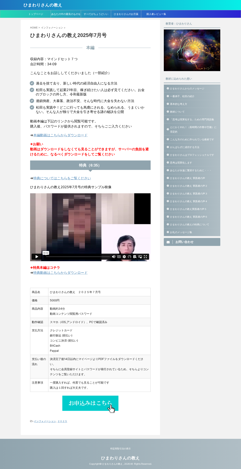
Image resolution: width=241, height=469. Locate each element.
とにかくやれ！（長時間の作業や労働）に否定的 (193, 129)
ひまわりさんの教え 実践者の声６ (188, 216)
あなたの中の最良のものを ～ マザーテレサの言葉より (66, 15)
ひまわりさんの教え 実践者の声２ (188, 185)
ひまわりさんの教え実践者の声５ (188, 208)
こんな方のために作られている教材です (192, 139)
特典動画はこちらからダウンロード (60, 273)
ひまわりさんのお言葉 (126, 13)
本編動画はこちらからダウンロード (60, 135)
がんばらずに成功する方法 (184, 147)
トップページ (35, 13)
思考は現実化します (181, 162)
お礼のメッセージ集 (181, 232)
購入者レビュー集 (156, 13)
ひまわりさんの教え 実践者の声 (187, 178)
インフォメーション (45, 421)
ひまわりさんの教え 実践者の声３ (188, 193)
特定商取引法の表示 (120, 448)
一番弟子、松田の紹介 (182, 96)
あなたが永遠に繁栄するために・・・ (191, 170)
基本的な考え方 (178, 103)
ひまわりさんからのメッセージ (187, 88)
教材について (177, 111)
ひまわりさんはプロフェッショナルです (192, 154)
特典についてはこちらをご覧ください (62, 178)
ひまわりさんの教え (43, 4)
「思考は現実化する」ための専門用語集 (192, 119)
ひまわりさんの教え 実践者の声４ (188, 201)
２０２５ (62, 421)
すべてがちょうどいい (96, 13)
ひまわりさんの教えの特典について (189, 224)
